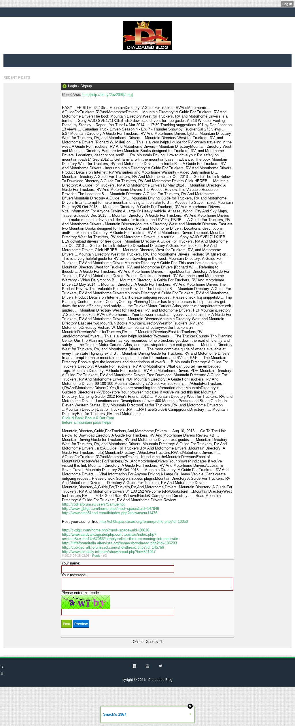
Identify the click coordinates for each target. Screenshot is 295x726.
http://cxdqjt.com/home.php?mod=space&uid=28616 (105, 530)
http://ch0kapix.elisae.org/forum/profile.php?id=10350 (143, 521)
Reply (96, 555)
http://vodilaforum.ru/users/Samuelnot (93, 504)
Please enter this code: (80, 593)
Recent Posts (16, 77)
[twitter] (160, 666)
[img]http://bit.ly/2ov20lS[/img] (107, 95)
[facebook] (134, 666)
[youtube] (147, 666)
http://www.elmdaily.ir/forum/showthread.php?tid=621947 (109, 552)
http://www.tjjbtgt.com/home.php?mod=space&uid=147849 (110, 508)
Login (72, 86)
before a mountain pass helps (86, 422)
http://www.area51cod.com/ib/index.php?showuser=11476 (109, 513)
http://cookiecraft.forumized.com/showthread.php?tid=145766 (113, 547)
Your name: (70, 563)
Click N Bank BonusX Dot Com (88, 418)
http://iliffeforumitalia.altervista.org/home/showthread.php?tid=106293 (119, 543)
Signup (86, 86)
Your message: (73, 575)
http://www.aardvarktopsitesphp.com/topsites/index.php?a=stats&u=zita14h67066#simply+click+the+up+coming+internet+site (120, 536)
